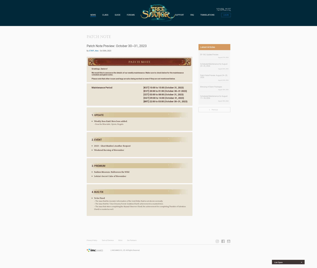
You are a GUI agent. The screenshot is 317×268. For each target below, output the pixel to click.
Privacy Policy (92, 240)
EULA (120, 240)
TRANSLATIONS (207, 15)
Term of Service (108, 240)
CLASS (105, 15)
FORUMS (131, 15)
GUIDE (117, 15)
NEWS (93, 15)
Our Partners (131, 240)
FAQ (192, 15)
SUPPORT (179, 15)
